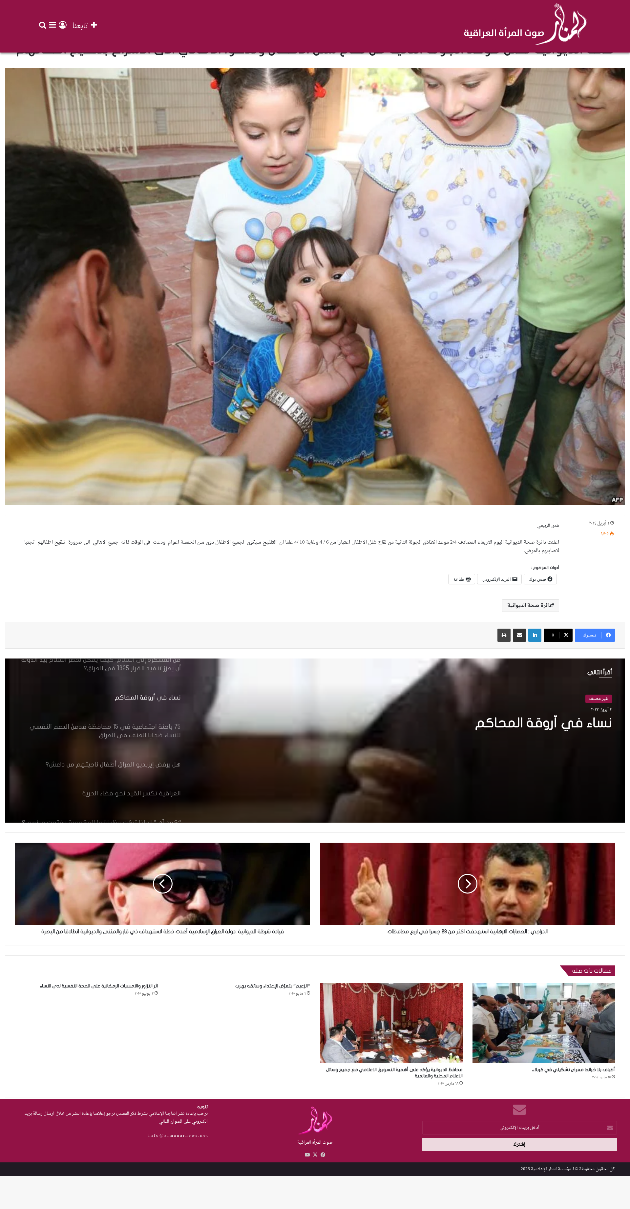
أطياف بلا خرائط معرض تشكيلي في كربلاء (573, 1069)
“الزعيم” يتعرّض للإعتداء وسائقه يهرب (272, 985)
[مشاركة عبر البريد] (519, 635)
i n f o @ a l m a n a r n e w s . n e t (178, 1136)
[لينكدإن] (534, 635)
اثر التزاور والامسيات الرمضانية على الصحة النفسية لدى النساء (99, 985)
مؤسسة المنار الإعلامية (551, 1169)
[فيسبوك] (323, 1155)
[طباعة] (504, 635)
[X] (315, 1155)
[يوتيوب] (307, 1155)
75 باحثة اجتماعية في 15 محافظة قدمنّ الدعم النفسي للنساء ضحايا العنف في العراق (479, 730)
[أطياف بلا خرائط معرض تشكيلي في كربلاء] (543, 1023)
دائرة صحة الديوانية (529, 606)
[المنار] (525, 26)
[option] (315, 740)
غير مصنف (598, 699)
